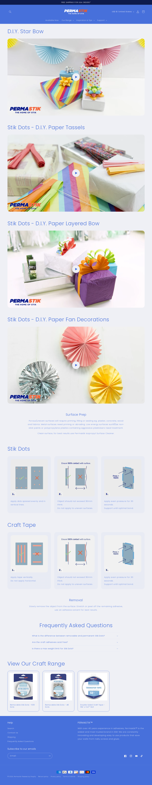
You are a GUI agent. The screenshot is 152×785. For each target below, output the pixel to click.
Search (10, 728)
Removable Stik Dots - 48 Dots (57, 706)
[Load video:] (76, 77)
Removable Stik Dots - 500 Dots (22, 706)
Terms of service (69, 777)
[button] (10, 11)
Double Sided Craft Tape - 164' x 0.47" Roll (92, 706)
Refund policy (43, 777)
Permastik (17, 777)
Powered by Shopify (29, 777)
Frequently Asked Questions (20, 741)
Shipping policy (83, 777)
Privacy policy (56, 777)
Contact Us (12, 733)
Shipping (11, 737)
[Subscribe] (49, 756)
